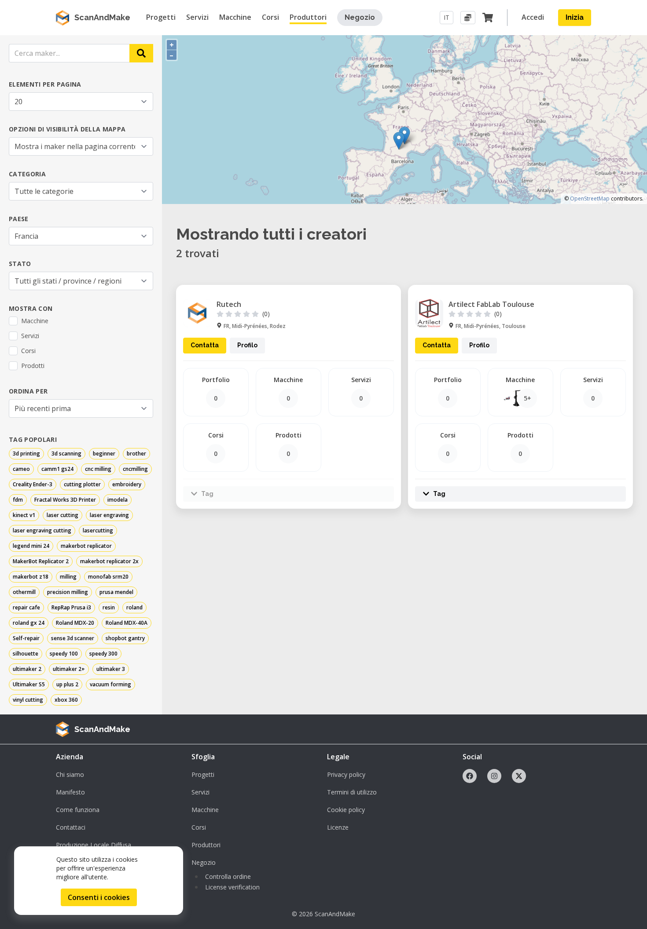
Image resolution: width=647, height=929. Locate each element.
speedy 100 (64, 653)
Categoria (27, 174)
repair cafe (26, 607)
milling (68, 576)
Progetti (202, 774)
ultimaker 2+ (69, 669)
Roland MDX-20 (75, 623)
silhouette (25, 653)
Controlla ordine (228, 876)
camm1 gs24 (57, 469)
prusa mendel (116, 592)
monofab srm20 (108, 576)
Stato (20, 263)
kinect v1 (24, 515)
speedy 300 (103, 653)
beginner (104, 453)
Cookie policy (346, 809)
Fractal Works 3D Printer (65, 499)
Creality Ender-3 (32, 484)
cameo (21, 469)
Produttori (206, 845)
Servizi (200, 792)
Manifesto (70, 792)
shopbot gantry (125, 638)
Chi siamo (70, 774)
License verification (232, 887)
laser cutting (62, 515)
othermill (24, 592)
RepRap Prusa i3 (71, 607)
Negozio (360, 17)
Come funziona (77, 809)
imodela (117, 499)
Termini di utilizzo (352, 792)
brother (136, 453)
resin (109, 607)
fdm (18, 499)
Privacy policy (346, 774)
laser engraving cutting (42, 530)
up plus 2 (67, 684)
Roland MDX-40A (126, 623)
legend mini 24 (31, 546)
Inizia (575, 17)
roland (134, 607)
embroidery (126, 484)
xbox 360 (66, 699)
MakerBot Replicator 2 (41, 561)
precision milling (67, 592)
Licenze (338, 827)
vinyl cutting (28, 699)
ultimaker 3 (110, 669)
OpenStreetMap (590, 198)
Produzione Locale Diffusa (93, 845)
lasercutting (98, 530)
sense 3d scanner (72, 638)
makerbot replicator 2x (109, 561)
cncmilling (135, 469)
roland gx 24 (28, 623)
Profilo (247, 345)
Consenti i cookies (99, 897)
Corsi (198, 827)
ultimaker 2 (27, 669)
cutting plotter (82, 484)
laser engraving (109, 515)
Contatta (205, 345)
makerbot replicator (86, 546)
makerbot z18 (30, 576)
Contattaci (70, 827)
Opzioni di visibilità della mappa (67, 129)
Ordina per (28, 391)
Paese (19, 219)
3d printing (26, 453)
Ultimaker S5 (29, 684)
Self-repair (26, 638)
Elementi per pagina (45, 84)
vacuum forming (110, 684)
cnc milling (98, 469)
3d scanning (66, 453)
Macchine (205, 809)
